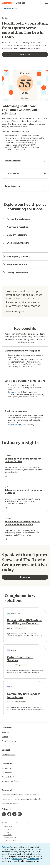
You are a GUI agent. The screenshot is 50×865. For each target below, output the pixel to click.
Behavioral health (15, 392)
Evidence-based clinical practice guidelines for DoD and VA (22, 523)
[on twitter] (14, 814)
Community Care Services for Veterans (23, 695)
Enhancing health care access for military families (23, 460)
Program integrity (15, 424)
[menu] (46, 3)
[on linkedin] (4, 814)
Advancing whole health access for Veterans (24, 491)
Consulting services (10, 8)
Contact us (25, 54)
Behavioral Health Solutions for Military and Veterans (24, 622)
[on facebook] (9, 814)
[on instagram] (20, 814)
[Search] (41, 3)
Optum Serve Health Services (20, 659)
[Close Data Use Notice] (47, 847)
